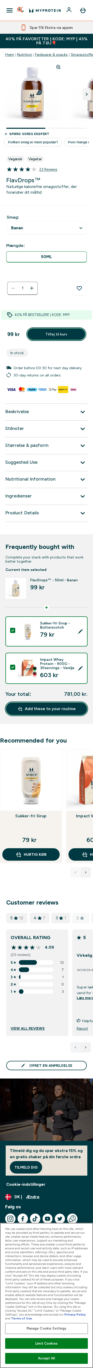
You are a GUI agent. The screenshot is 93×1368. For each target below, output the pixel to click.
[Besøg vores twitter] (60, 1219)
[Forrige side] (75, 1047)
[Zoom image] (58, 67)
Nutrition (24, 54)
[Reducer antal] (13, 288)
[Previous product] (75, 872)
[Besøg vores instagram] (10, 1219)
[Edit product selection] (80, 631)
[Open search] (21, 10)
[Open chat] (72, 1219)
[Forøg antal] (31, 288)
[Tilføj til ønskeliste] (79, 288)
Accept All (46, 1358)
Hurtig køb (35, 854)
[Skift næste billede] (87, 94)
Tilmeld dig (25, 1167)
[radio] (46, 256)
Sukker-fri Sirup (31, 816)
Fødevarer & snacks (51, 54)
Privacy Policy (75, 1314)
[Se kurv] (83, 10)
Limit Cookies (46, 1343)
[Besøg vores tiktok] (35, 1219)
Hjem (9, 54)
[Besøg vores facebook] (23, 1219)
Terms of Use (21, 1318)
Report (82, 1028)
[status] (22, 288)
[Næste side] (86, 1047)
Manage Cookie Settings (47, 1328)
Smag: (13, 217)
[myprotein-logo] (45, 10)
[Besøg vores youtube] (47, 1219)
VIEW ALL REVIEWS (28, 1028)
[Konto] (69, 10)
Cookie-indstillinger (25, 1184)
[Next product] (86, 872)
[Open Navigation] (9, 10)
